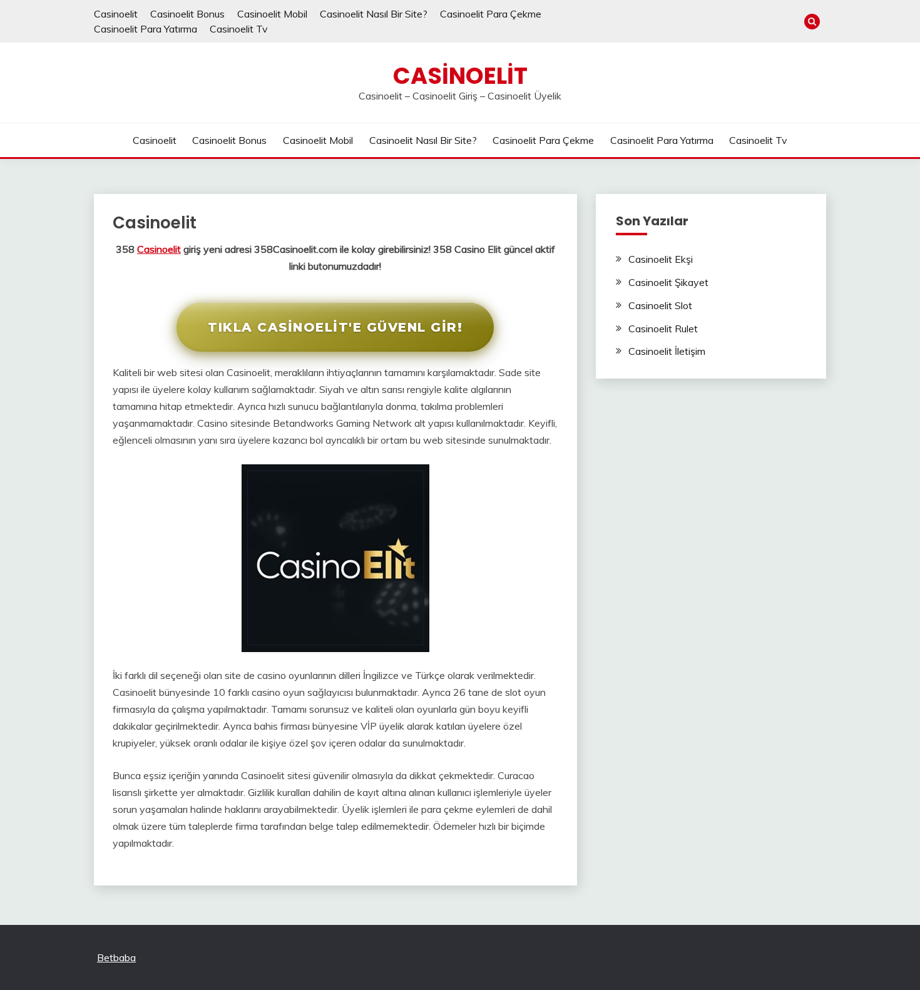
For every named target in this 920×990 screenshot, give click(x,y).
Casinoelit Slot (660, 305)
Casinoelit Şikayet (668, 282)
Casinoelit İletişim (666, 351)
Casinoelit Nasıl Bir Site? (373, 14)
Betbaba (116, 957)
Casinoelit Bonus (187, 14)
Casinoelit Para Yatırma (145, 29)
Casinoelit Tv (239, 29)
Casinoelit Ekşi (660, 259)
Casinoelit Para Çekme (490, 14)
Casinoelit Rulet (663, 328)
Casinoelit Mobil (272, 14)
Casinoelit (116, 14)
